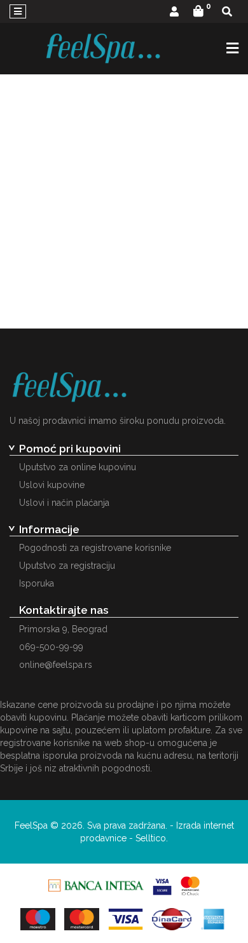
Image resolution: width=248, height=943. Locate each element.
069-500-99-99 (51, 647)
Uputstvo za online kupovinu (77, 467)
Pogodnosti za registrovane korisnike (95, 548)
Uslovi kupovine (52, 485)
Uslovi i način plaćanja (64, 503)
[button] (174, 12)
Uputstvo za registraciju (67, 565)
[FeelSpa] (103, 48)
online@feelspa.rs (55, 665)
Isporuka (36, 583)
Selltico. (151, 838)
